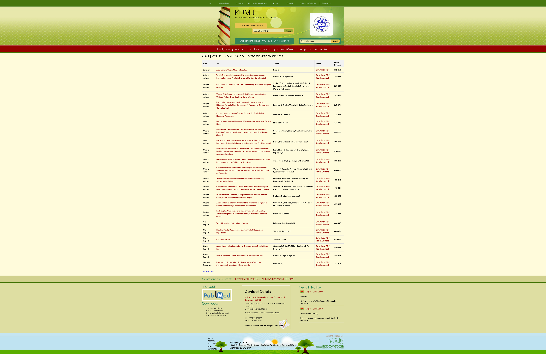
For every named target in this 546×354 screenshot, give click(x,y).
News (275, 3)
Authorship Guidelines (308, 3)
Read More (304, 311)
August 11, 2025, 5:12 (313, 291)
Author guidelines (215, 308)
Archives (239, 3)
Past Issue (211, 343)
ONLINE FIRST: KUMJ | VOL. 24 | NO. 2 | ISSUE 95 (264, 41)
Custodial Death (223, 239)
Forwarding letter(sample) (218, 313)
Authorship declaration (217, 315)
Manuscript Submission (257, 3)
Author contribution (215, 310)
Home (209, 3)
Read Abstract (322, 78)
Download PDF (322, 70)
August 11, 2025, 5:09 (313, 299)
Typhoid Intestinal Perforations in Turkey (232, 223)
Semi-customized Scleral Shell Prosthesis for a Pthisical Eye (239, 255)
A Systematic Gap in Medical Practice (231, 70)
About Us (290, 3)
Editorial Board (224, 3)
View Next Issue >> (209, 271)
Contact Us (326, 3)
